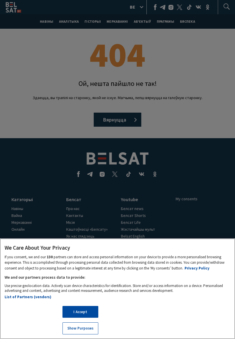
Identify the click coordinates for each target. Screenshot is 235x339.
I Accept (80, 311)
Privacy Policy (197, 268)
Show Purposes (80, 328)
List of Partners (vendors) (28, 296)
